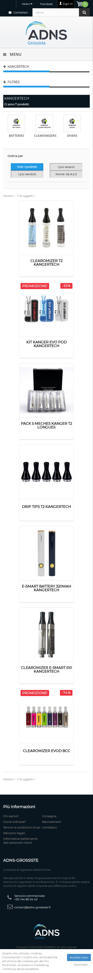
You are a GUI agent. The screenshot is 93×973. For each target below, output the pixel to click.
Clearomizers (45, 135)
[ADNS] (46, 32)
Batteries (16, 135)
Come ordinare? (14, 821)
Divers (72, 135)
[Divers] (72, 123)
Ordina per (15, 156)
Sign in (68, 3)
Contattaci (20, 12)
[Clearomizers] (44, 123)
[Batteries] (16, 123)
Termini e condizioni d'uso (21, 827)
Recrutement (51, 821)
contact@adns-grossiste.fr (32, 907)
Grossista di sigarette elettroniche (26, 869)
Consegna (49, 816)
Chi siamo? (11, 816)
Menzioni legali (14, 833)
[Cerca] (84, 12)
